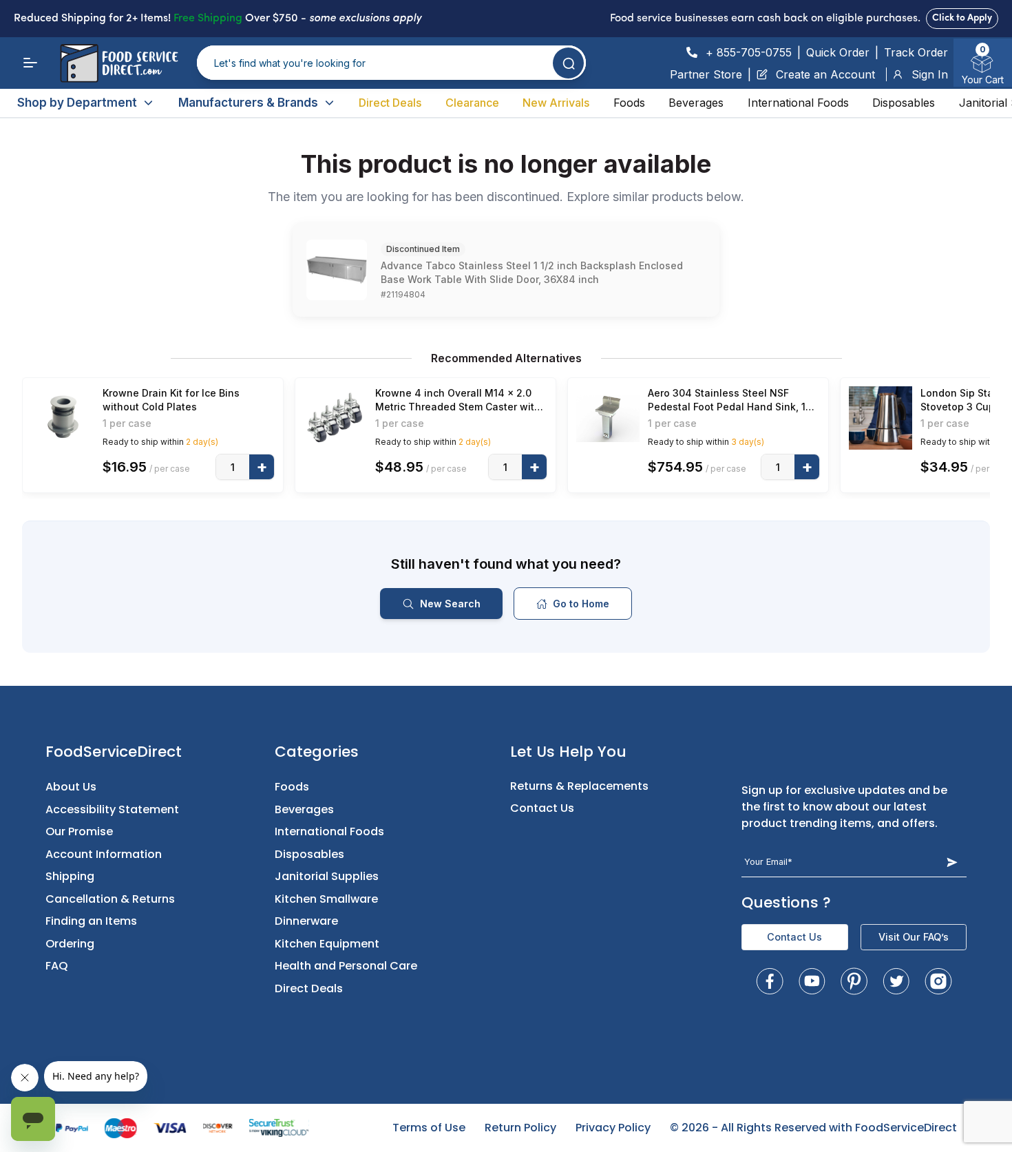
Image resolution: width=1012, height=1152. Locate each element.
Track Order (916, 52)
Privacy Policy (613, 1127)
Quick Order (837, 52)
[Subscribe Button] (951, 861)
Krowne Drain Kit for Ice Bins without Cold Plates (171, 399)
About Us (70, 787)
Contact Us (542, 808)
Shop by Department (77, 102)
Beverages (696, 102)
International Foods (798, 102)
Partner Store (706, 74)
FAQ (56, 966)
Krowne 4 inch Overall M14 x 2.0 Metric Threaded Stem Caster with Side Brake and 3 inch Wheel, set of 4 (457, 400)
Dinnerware (306, 921)
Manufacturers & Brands (248, 102)
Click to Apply (962, 18)
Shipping (69, 876)
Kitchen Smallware (326, 899)
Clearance (472, 102)
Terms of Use (428, 1127)
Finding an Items (91, 921)
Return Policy (520, 1127)
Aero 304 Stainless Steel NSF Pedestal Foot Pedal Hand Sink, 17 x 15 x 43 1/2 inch (730, 400)
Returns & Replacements (579, 786)
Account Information (103, 854)
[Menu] (30, 62)
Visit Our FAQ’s (913, 937)
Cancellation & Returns (110, 899)
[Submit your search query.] (568, 63)
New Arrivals (556, 102)
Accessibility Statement (112, 809)
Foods (629, 102)
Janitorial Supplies (327, 876)
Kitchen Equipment (327, 944)
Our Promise (79, 831)
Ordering (69, 944)
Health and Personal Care (346, 966)
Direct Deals (390, 102)
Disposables (903, 102)
